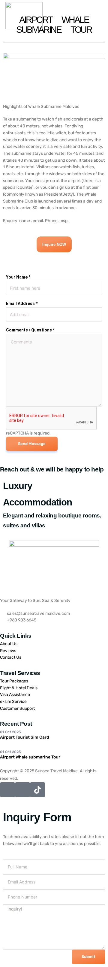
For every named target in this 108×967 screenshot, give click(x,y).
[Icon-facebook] (7, 789)
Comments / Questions (30, 330)
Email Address (22, 303)
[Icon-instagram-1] (22, 789)
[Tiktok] (37, 789)
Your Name (18, 277)
